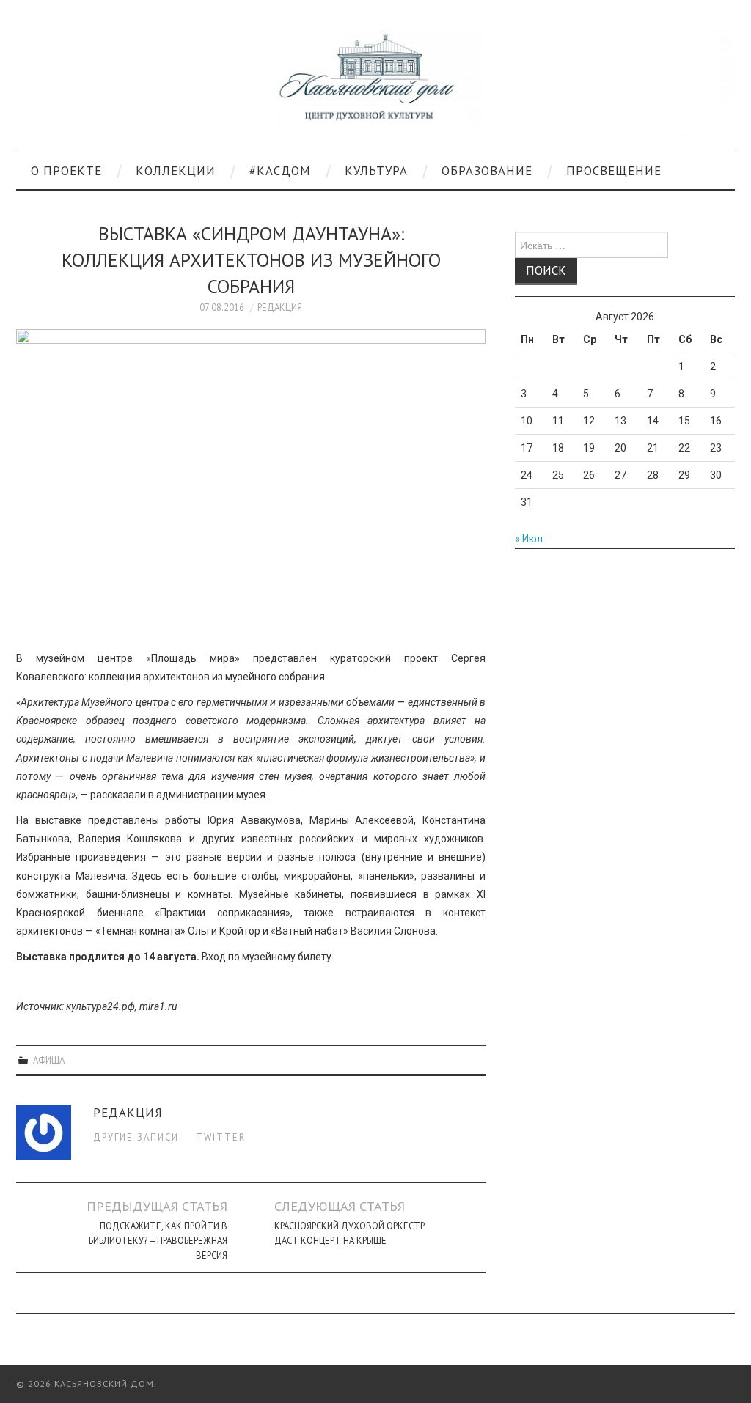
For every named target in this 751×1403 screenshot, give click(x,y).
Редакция (279, 307)
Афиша (49, 1060)
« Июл (529, 539)
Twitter (221, 1137)
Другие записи (136, 1137)
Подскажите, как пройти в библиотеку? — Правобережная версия (158, 1240)
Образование (487, 171)
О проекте (66, 171)
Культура (376, 171)
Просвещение (614, 171)
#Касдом (280, 171)
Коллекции (176, 171)
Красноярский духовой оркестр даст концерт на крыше (349, 1233)
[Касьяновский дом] (375, 82)
